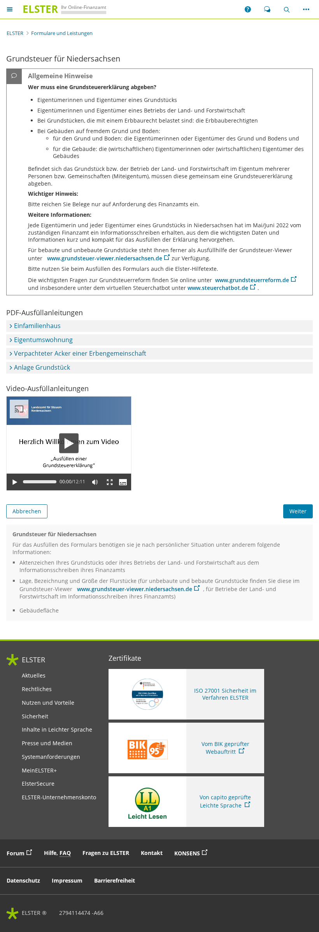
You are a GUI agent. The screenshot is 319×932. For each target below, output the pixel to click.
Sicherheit (35, 716)
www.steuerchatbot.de (218, 287)
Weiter (298, 511)
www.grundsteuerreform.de (252, 280)
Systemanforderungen (51, 756)
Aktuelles (34, 675)
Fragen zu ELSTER (105, 853)
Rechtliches (37, 689)
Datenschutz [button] (23, 880)
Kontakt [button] (152, 853)
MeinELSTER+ (39, 770)
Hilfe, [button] (57, 853)
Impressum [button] (67, 880)
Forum (21, 852)
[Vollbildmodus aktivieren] (109, 482)
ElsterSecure (38, 783)
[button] (247, 9)
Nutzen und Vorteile (48, 702)
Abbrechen (26, 511)
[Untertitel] (123, 482)
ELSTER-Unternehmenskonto (59, 797)
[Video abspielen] (69, 443)
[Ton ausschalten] (95, 482)
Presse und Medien (47, 743)
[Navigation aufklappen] (9, 9)
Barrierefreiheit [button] (114, 880)
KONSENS (192, 852)
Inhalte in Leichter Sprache (57, 729)
